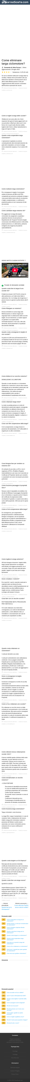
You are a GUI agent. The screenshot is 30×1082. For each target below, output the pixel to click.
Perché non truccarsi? (12, 1005)
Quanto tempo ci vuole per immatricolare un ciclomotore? (17, 924)
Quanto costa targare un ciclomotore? (17, 935)
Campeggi (15, 1054)
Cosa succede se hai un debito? (15, 992)
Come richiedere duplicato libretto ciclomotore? (15, 928)
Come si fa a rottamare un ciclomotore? (17, 946)
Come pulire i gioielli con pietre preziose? (15, 1013)
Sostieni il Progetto (15, 1071)
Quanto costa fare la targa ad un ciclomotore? (15, 932)
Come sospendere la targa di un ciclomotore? (15, 920)
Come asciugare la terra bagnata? (16, 1002)
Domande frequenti (15, 1067)
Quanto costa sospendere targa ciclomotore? (15, 939)
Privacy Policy (15, 1074)
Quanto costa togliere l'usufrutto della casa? (16, 999)
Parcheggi (15, 1051)
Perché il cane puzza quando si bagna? (17, 1020)
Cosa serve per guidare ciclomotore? (16, 953)
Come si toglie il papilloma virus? (15, 1016)
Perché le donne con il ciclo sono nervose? (15, 1009)
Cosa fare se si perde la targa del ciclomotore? (15, 943)
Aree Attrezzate (15, 1057)
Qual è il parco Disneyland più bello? (16, 995)
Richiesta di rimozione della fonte (10, 88)
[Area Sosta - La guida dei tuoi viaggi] (15, 3)
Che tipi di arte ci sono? (13, 1023)
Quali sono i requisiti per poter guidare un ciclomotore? (17, 950)
